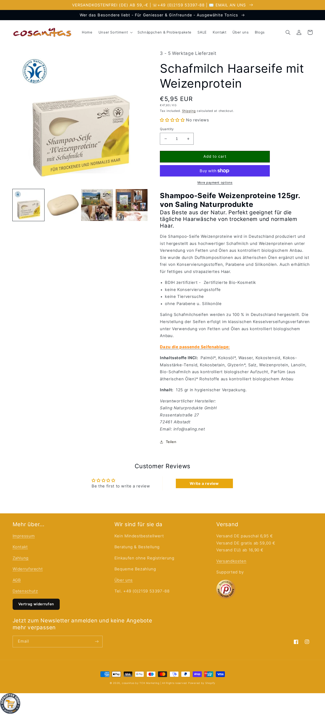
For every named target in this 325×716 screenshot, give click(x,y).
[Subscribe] (96, 641)
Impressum (24, 536)
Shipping (189, 111)
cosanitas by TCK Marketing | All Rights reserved (154, 683)
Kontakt (20, 546)
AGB (17, 580)
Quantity (167, 129)
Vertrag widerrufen (36, 604)
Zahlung (21, 558)
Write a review (204, 483)
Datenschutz (25, 591)
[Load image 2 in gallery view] (63, 205)
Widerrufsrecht (28, 569)
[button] (114, 32)
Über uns (123, 580)
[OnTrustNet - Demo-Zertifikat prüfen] (162, 704)
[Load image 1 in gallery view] (28, 205)
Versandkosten (231, 561)
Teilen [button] (171, 442)
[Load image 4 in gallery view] (132, 205)
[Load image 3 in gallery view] (97, 205)
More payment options (215, 182)
